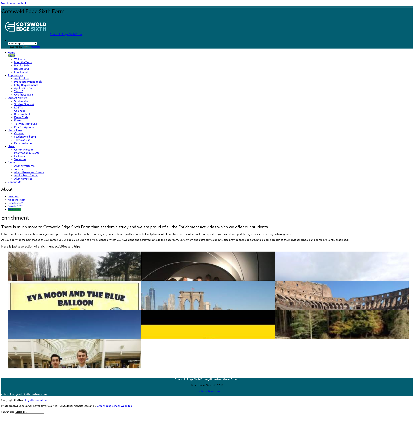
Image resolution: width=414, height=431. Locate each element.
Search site (7, 411)
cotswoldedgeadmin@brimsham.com (24, 394)
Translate (35, 46)
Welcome (20, 59)
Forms (18, 120)
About (11, 55)
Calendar (19, 110)
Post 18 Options (24, 127)
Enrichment (21, 72)
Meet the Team (23, 62)
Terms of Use (22, 139)
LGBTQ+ (19, 107)
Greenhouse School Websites (114, 405)
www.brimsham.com (207, 391)
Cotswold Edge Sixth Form (66, 34)
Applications (15, 75)
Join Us (18, 169)
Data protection (23, 143)
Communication (23, 149)
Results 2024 (22, 65)
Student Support (24, 104)
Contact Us (14, 181)
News (11, 146)
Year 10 (18, 91)
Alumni (12, 162)
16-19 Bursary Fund (25, 123)
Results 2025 (22, 68)
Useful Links (15, 130)
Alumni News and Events (29, 172)
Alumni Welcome (24, 165)
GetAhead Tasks (23, 94)
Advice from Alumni (26, 175)
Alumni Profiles (23, 178)
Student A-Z (21, 101)
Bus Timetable (22, 114)
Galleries (19, 156)
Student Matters (17, 97)
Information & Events (26, 152)
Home (11, 52)
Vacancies (20, 159)
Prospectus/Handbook (28, 81)
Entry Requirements (26, 84)
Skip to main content (13, 3)
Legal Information (36, 400)
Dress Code (21, 117)
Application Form (24, 88)
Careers (19, 133)
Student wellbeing (25, 136)
